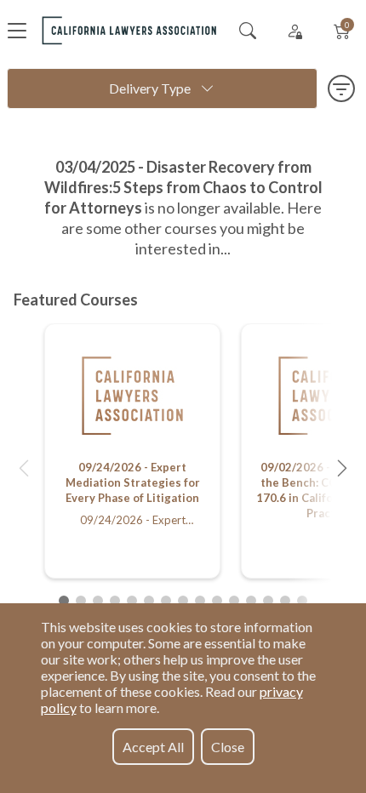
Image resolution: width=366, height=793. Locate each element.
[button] (24, 468)
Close (227, 747)
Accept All (153, 747)
